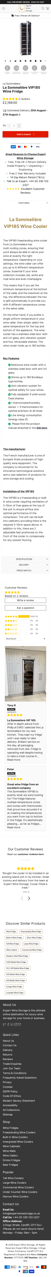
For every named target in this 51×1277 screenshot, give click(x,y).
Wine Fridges (10, 1127)
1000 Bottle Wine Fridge (16, 962)
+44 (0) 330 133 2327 (26, 1217)
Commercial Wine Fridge (32, 950)
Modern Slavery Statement (19, 1100)
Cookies (7, 1086)
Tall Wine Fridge (12, 944)
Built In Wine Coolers (15, 1137)
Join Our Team (11, 1068)
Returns (7, 1054)
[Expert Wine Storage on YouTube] (11, 1024)
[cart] (47, 8)
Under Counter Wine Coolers (20, 1191)
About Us (8, 1040)
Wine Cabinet (11, 950)
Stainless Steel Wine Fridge (17, 956)
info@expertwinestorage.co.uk (21, 1213)
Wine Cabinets (11, 1146)
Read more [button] (13, 759)
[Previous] (7, 38)
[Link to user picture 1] (25, 673)
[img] (25, 715)
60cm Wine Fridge (34, 937)
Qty (4, 125)
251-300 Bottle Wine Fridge (17, 968)
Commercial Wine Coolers (18, 1187)
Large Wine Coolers (14, 1182)
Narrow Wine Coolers (15, 1196)
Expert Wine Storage (24, 1244)
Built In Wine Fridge (14, 937)
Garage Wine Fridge (14, 986)
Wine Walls (9, 1150)
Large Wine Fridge (31, 944)
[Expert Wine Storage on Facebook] (8, 1024)
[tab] (25, 203)
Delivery (7, 1050)
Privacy (7, 1082)
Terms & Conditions (14, 1073)
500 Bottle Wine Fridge (15, 974)
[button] (10, 98)
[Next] (44, 38)
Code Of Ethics (12, 1095)
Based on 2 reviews (16, 595)
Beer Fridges (10, 1164)
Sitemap (8, 1114)
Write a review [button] (25, 600)
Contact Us (9, 1045)
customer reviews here (31, 854)
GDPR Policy (10, 1091)
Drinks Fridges (11, 1160)
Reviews (8, 1059)
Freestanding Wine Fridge (31, 931)
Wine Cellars (10, 1155)
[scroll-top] (25, 1263)
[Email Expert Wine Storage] (19, 1024)
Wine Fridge (11, 931)
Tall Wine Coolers (13, 1178)
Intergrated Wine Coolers (18, 1141)
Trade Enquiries (12, 1063)
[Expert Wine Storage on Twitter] (4, 1024)
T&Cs (40, 177)
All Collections (11, 1109)
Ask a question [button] (25, 607)
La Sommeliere (11, 83)
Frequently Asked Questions (20, 1077)
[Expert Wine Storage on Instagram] (15, 1024)
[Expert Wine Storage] (25, 8)
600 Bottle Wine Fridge (15, 980)
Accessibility (10, 1105)
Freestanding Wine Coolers (19, 1132)
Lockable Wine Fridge (14, 993)
